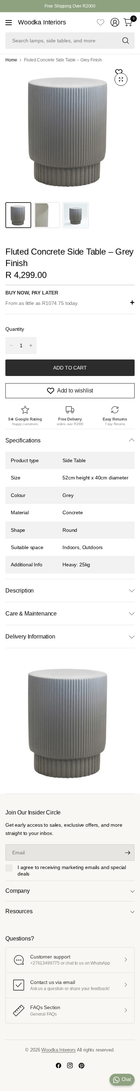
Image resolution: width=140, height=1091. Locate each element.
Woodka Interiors (42, 22)
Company (17, 891)
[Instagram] (70, 1065)
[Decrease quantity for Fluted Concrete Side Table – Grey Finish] (11, 345)
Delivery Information (30, 636)
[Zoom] (121, 79)
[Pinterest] (81, 1065)
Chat (126, 1079)
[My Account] (114, 22)
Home (11, 60)
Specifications (23, 440)
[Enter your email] (127, 852)
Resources (19, 911)
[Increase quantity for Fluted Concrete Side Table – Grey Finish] (30, 345)
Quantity (14, 329)
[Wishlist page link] (100, 22)
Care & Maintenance (31, 614)
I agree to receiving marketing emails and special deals (72, 870)
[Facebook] (58, 1065)
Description (19, 591)
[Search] (126, 40)
